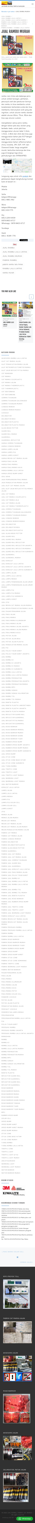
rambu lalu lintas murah (12, 1049)
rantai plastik (7, 1073)
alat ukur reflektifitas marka (15, 370)
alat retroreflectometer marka (16, 367)
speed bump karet (9, 1124)
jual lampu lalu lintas (11, 576)
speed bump (6, 1121)
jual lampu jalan (8, 573)
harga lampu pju (8, 452)
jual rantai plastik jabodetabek (16, 705)
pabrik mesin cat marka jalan (14, 919)
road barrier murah (10, 1094)
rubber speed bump (9, 1115)
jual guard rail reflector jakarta (16, 545)
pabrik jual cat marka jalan (13, 857)
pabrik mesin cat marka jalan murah (14, 923)
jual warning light (10, 778)
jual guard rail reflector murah (16, 548)
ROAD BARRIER (7, 1088)
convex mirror (8, 407)
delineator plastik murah (13, 425)
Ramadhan (5, 1036)
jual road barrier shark (12, 736)
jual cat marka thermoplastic (15, 506)
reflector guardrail (10, 1079)
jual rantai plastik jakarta (13, 708)
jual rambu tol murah (11, 699)
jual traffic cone (9, 769)
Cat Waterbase (8, 392)
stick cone (6, 1133)
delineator (6, 416)
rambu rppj (6, 1058)
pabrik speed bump (9, 951)
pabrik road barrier (10, 939)
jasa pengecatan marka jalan (14, 483)
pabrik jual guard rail (11, 863)
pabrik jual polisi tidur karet (14, 875)
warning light (7, 1164)
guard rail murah (9, 434)
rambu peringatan (9, 1052)
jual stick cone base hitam (13, 760)
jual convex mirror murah (13, 521)
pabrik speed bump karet (12, 954)
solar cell (6, 1118)
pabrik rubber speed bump (12, 948)
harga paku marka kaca (11, 467)
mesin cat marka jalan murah (14, 827)
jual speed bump (8, 754)
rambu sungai (7, 1061)
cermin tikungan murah (11, 404)
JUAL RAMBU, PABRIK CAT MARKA (19, 1513)
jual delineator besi (10, 527)
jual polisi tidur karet (11, 651)
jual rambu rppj (8, 687)
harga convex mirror (11, 446)
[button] (24, 1519)
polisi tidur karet (9, 1024)
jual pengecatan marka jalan (14, 645)
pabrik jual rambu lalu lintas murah (14, 885)
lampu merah (7, 796)
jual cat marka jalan (10, 503)
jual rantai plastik (10, 702)
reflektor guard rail (10, 1082)
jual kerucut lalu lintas (12, 564)
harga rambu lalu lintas (12, 470)
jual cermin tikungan (11, 509)
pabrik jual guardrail (11, 866)
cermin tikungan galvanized (14, 401)
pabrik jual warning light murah (16, 913)
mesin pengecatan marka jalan (15, 830)
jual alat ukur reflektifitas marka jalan (17, 490)
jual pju (4, 648)
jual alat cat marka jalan (13, 486)
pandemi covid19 (8, 997)
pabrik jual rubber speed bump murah (14, 903)
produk (25, 176)
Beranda (4, 11)
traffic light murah (10, 1158)
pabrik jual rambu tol (11, 890)
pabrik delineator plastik (13, 845)
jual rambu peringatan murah (14, 684)
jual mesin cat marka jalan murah (16, 605)
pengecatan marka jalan (12, 1006)
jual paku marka (8, 617)
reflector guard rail (10, 1076)
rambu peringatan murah (12, 1055)
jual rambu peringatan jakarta (15, 681)
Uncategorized (8, 1161)
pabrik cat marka (9, 833)
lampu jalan (6, 790)
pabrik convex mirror (11, 839)
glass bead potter (9, 428)
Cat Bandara (7, 373)
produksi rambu (8, 1027)
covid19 (5, 413)
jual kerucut (7, 561)
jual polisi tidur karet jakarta (15, 654)
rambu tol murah (9, 1070)
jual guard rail (8, 536)
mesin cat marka (8, 821)
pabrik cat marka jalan (11, 836)
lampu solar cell (9, 805)
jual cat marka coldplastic (13, 497)
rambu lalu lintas (9, 1045)
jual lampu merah (9, 579)
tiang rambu (6, 1143)
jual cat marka (8, 494)
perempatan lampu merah (12, 1012)
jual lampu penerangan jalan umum (17, 582)
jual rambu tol (8, 696)
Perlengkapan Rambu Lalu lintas (15, 1018)
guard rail (6, 431)
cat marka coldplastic (11, 379)
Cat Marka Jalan (8, 382)
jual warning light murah (13, 781)
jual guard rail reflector (13, 542)
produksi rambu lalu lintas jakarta (17, 1033)
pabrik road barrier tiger (12, 945)
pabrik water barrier (10, 970)
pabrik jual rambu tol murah (14, 893)
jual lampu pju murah (10, 593)
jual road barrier (9, 727)
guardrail (5, 437)
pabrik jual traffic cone (12, 907)
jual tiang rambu (9, 766)
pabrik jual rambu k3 (10, 878)
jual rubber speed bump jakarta (15, 745)
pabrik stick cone (9, 958)
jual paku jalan (8, 614)
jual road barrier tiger (11, 739)
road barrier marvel (10, 1091)
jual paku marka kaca (11, 633)
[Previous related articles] (26, 297)
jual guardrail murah (11, 558)
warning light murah (11, 1167)
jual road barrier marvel (12, 730)
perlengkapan (7, 1015)
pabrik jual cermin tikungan (14, 860)
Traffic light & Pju (9, 1155)
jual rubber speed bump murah (14, 748)
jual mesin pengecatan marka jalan (17, 608)
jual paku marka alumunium (13, 620)
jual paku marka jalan (11, 623)
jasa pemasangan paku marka (14, 480)
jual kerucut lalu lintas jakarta (16, 567)
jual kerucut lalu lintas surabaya (16, 570)
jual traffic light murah (12, 775)
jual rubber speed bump (11, 742)
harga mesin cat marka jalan (14, 458)
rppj (3, 1112)
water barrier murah (10, 1173)
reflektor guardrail (10, 1085)
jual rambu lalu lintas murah (14, 675)
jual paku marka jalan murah (14, 630)
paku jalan (6, 976)
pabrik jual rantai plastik (13, 896)
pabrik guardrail (9, 851)
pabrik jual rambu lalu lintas (14, 881)
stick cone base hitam (11, 1136)
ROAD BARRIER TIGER (9, 1106)
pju (2, 1021)
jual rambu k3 (7, 660)
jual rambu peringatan (11, 678)
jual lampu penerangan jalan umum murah (17, 586)
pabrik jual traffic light (12, 910)
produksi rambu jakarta (12, 1030)
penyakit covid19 (9, 1009)
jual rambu (11, 11)
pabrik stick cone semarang (14, 961)
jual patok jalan (8, 636)
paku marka (6, 979)
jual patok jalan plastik (12, 642)
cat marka (6, 376)
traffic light (7, 1152)
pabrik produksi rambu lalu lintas (16, 930)
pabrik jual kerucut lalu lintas (15, 869)
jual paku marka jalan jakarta (15, 626)
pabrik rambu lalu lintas (12, 936)
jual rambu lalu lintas (11, 672)
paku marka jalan (9, 985)
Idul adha (5, 476)
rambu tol (6, 1067)
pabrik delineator (9, 842)
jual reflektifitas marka (12, 721)
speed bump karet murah (12, 1127)
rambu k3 (5, 1042)
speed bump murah (9, 1130)
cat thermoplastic (9, 389)
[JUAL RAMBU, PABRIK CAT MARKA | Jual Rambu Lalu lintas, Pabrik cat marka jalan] (6, 3)
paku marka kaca (8, 988)
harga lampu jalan (9, 449)
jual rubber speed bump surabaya (16, 751)
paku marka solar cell (11, 994)
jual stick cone (8, 757)
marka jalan (6, 815)
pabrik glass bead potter (12, 848)
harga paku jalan (9, 461)
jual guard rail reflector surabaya (17, 552)
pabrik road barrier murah (13, 942)
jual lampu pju (7, 590)
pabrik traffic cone (10, 964)
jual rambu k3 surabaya (11, 669)
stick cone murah (9, 1140)
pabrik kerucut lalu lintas (13, 916)
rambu (4, 1039)
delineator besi (8, 419)
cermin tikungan (8, 398)
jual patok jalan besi (11, 639)
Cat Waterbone (8, 395)
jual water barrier (9, 784)
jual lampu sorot (9, 599)
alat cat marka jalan (11, 361)
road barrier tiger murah (12, 1109)
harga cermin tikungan (11, 443)
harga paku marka (9, 464)
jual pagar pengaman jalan (13, 611)
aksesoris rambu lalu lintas (14, 358)
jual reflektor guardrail (12, 724)
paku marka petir (9, 991)
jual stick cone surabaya (12, 763)
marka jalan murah (9, 818)
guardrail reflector (10, 440)
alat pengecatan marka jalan (14, 364)
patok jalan (6, 1000)
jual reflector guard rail (13, 714)
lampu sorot (7, 808)
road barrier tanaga (10, 1103)
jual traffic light (9, 772)
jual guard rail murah (11, 539)
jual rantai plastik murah (13, 711)
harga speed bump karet (12, 473)
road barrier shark (10, 1097)
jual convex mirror (10, 518)
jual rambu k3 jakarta (11, 663)
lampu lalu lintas (9, 793)
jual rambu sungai (9, 690)
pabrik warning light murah (14, 967)
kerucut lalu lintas (10, 787)
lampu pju (5, 799)
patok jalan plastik (10, 1003)
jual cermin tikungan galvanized (16, 512)
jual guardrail (8, 555)
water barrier (7, 1170)
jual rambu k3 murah (10, 666)
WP (13, 1517)
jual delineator (8, 524)
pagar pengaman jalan (11, 973)
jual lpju (5, 602)
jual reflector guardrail (12, 717)
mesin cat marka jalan (11, 824)
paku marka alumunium (11, 982)
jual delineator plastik (12, 530)
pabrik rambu (7, 933)
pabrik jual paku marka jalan (14, 872)
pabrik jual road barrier (12, 899)
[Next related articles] (31, 297)
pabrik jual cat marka (11, 854)
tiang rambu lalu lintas (12, 1146)
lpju (3, 812)
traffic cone (7, 1149)
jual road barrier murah (12, 733)
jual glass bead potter (11, 533)
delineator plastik (10, 422)
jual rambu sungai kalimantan (14, 693)
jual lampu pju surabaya (12, 596)
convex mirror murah (11, 410)
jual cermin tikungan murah (14, 515)
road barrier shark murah (13, 1100)
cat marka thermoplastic (12, 385)
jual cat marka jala (10, 500)
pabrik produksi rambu (11, 927)
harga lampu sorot (10, 455)
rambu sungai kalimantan (12, 1064)
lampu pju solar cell (10, 802)
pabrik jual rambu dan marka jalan (16, 57)
